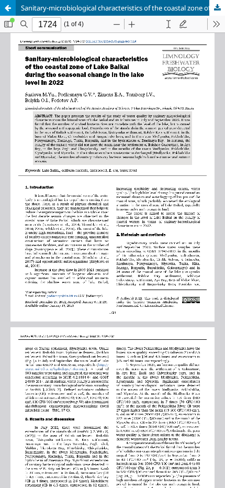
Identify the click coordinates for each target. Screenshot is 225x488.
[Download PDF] (217, 8)
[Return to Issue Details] (8, 8)
